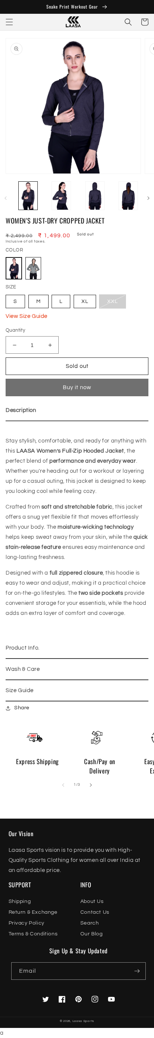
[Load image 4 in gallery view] (129, 196)
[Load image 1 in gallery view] (28, 196)
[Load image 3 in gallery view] (95, 196)
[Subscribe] (137, 971)
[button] (9, 22)
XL (84, 301)
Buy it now (77, 387)
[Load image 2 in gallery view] (62, 196)
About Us (92, 901)
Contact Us (95, 912)
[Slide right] (148, 198)
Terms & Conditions (33, 934)
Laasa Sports (83, 1021)
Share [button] (22, 707)
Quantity (15, 330)
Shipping (20, 901)
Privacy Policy (26, 923)
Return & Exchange (33, 912)
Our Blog (91, 934)
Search (89, 923)
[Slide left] (5, 198)
